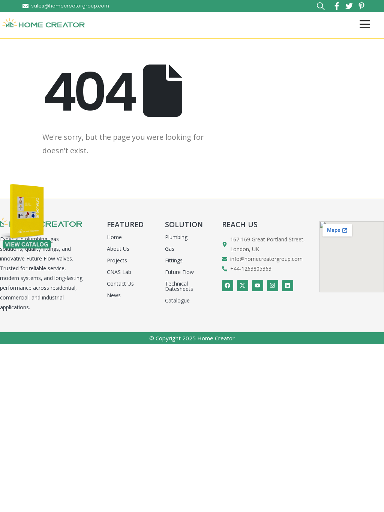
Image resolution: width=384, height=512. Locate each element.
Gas (169, 248)
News (114, 295)
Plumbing (176, 237)
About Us (118, 248)
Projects (117, 260)
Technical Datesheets (179, 286)
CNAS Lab (119, 271)
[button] (321, 6)
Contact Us (120, 283)
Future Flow (179, 271)
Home (114, 237)
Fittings (174, 260)
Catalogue (177, 300)
